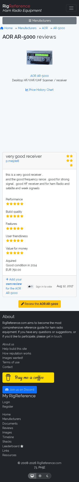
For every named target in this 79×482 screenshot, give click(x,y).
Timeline (8, 437)
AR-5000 (59, 28)
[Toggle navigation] (71, 8)
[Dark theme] (47, 476)
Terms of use (10, 362)
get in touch (54, 336)
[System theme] (32, 476)
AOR (45, 28)
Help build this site (14, 348)
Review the (41, 303)
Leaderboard (11, 446)
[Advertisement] (39, 124)
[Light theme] (40, 476)
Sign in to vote (44, 286)
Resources (9, 455)
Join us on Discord (21, 389)
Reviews (7, 428)
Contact (7, 367)
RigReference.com (49, 463)
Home (8, 28)
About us (8, 344)
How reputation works (16, 353)
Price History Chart (40, 89)
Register (7, 406)
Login (6, 402)
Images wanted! (12, 357)
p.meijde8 (12, 161)
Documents (10, 423)
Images (7, 432)
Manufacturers (41, 20)
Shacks (7, 441)
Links (5, 450)
